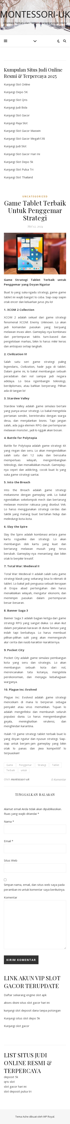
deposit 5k (11, 1077)
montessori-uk (20, 779)
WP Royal (48, 1116)
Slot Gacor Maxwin (28, 131)
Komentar (10, 897)
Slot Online (23, 84)
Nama (9, 821)
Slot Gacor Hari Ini (28, 154)
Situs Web (10, 860)
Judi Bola (21, 107)
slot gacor (22, 1026)
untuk (24, 770)
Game (9, 765)
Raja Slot (22, 123)
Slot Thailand (24, 177)
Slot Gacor (23, 115)
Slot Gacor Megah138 (30, 138)
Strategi (42, 765)
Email (8, 841)
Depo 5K (22, 92)
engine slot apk (36, 995)
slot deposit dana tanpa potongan (38, 1010)
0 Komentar (58, 779)
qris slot (9, 1082)
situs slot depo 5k (28, 1018)
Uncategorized (35, 196)
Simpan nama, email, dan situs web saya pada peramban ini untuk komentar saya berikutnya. (34, 887)
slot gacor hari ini (15, 1086)
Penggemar (25, 765)
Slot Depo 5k (24, 162)
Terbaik (10, 770)
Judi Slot (21, 146)
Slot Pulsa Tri (24, 169)
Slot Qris (21, 100)
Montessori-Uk (35, 14)
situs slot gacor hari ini (35, 1003)
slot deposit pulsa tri (18, 1091)
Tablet (55, 765)
